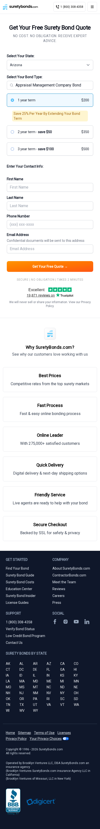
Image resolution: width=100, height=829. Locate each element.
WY (35, 710)
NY (62, 693)
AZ (49, 664)
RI (48, 699)
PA (35, 699)
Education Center (19, 589)
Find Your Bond (17, 568)
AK (8, 664)
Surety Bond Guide (20, 575)
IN (48, 675)
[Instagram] (65, 621)
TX (21, 705)
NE (76, 687)
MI (62, 681)
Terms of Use (44, 733)
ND (62, 687)
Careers (58, 596)
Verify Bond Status (20, 629)
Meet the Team (64, 582)
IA (7, 675)
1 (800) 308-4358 (19, 622)
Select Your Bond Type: (24, 77)
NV (49, 693)
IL (34, 675)
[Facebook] (54, 621)
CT (8, 669)
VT (62, 705)
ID (20, 675)
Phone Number (18, 216)
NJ (21, 693)
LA (8, 681)
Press (56, 603)
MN (76, 681)
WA (76, 705)
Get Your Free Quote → (50, 266)
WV (22, 710)
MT (35, 687)
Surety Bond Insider (21, 596)
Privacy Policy (16, 739)
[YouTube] (76, 621)
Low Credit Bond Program (25, 636)
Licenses (64, 733)
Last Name (15, 198)
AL (21, 664)
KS (62, 675)
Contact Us (14, 643)
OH (76, 693)
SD (76, 699)
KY (76, 675)
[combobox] (50, 65)
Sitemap (24, 733)
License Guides (17, 603)
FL (48, 669)
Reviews (58, 589)
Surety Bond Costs (20, 582)
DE (35, 669)
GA (62, 669)
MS (22, 687)
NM (35, 693)
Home (10, 733)
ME (49, 681)
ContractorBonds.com (69, 575)
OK (8, 699)
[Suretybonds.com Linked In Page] (86, 621)
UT (35, 705)
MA (22, 681)
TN (8, 705)
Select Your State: (20, 56)
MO (8, 687)
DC (21, 669)
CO (76, 664)
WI (7, 710)
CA (62, 664)
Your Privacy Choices (46, 739)
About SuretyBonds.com (71, 568)
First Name (15, 179)
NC (49, 687)
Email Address (45, 238)
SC (62, 699)
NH (8, 693)
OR (21, 699)
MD (35, 681)
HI (75, 669)
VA (49, 705)
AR (35, 664)
